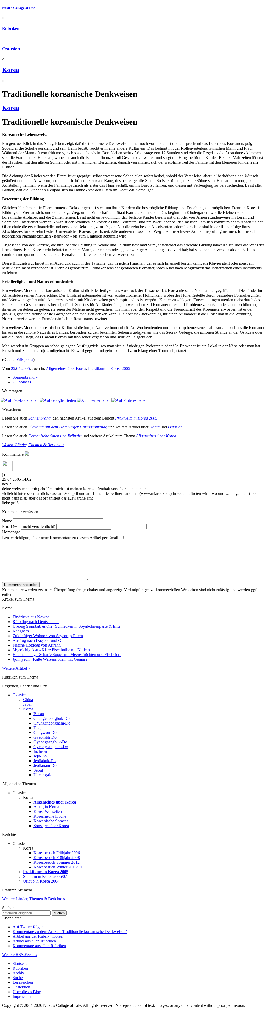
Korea (10, 69)
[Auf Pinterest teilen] (129, 400)
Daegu (39, 728)
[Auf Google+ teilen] (58, 400)
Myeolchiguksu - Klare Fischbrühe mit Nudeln (51, 650)
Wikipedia (24, 359)
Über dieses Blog (27, 992)
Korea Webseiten (48, 811)
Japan (27, 704)
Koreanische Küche (50, 816)
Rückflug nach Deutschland (36, 621)
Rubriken (10, 28)
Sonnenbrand (39, 418)
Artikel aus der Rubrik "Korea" (38, 936)
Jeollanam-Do (45, 765)
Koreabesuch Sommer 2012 (57, 862)
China (28, 699)
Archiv (18, 973)
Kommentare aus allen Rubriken (39, 945)
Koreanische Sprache (51, 821)
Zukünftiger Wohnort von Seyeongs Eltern (48, 636)
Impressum (22, 996)
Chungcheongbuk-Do (52, 718)
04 (18, 368)
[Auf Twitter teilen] (93, 400)
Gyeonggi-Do (45, 737)
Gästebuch (21, 987)
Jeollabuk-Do (45, 761)
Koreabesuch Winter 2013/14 (58, 867)
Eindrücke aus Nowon (31, 617)
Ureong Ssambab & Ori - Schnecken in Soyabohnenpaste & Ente (66, 626)
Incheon (40, 751)
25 (13, 368)
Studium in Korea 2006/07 (45, 876)
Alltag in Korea (46, 807)
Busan (39, 713)
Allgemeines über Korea (66, 368)
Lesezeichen (23, 982)
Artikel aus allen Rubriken (34, 941)
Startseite (20, 963)
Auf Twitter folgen (28, 927)
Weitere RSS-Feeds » (19, 954)
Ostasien (11, 49)
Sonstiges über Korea (51, 825)
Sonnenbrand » (25, 377)
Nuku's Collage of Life (18, 8)
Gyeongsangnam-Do (51, 746)
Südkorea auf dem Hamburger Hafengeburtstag (67, 427)
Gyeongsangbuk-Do (50, 742)
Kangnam (21, 631)
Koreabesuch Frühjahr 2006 (57, 853)
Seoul (38, 770)
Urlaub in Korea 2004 (41, 881)
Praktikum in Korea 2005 (109, 368)
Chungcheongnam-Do (52, 723)
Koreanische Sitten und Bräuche (55, 436)
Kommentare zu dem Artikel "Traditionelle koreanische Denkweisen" (70, 931)
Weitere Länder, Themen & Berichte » (33, 445)
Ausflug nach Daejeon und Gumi (40, 640)
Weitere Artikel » (16, 668)
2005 (25, 368)
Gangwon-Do (45, 732)
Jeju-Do (40, 756)
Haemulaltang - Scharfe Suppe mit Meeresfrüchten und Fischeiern (67, 654)
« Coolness (22, 382)
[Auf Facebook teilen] (19, 400)
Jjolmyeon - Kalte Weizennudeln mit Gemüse (50, 659)
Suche (18, 977)
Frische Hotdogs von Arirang (37, 645)
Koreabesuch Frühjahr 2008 (57, 857)
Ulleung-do (43, 775)
